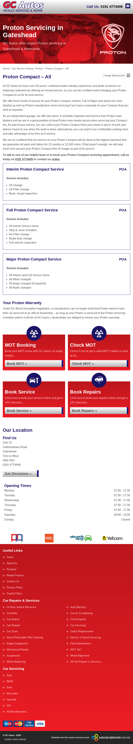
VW (9, 705)
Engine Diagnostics (17, 643)
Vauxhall (11, 699)
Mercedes (12, 693)
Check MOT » (83, 364)
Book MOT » (17, 364)
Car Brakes (13, 619)
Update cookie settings (15, 739)
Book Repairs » (84, 411)
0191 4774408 (105, 6)
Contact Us (13, 581)
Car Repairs (13, 625)
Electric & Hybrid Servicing (85, 637)
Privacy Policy (15, 587)
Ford (9, 687)
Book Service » (19, 411)
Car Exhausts (78, 619)
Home (10, 557)
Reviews (11, 569)
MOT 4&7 (75, 649)
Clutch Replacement (81, 631)
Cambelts (12, 613)
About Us (12, 563)
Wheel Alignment (79, 655)
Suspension (13, 655)
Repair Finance (15, 575)
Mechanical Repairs (18, 649)
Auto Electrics (78, 607)
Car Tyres (12, 631)
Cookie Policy (14, 593)
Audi (9, 675)
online (56, 159)
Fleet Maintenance (80, 643)
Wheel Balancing (16, 661)
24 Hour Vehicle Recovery (21, 607)
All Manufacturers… (18, 711)
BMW (10, 681)
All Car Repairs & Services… (86, 661)
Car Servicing (78, 625)
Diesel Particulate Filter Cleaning (25, 637)
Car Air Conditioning (81, 613)
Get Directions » (18, 474)
